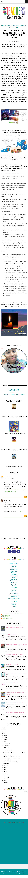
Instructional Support (14, 580)
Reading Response (14, 593)
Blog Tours (14, 564)
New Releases (14, 588)
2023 (3, 733)
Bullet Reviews (14, 568)
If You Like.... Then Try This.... (12, 664)
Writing (14, 604)
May (4, 771)
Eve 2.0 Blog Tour (7, 749)
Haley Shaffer (5, 616)
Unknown (7, 477)
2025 (3, 730)
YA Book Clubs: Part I (11, 634)
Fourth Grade (5, 25)
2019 (3, 741)
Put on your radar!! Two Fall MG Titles (15, 712)
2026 (3, 728)
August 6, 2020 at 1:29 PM (9, 478)
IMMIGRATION (16, 173)
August (5, 765)
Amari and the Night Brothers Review (14, 654)
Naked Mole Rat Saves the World (11, 758)
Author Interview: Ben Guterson (11, 756)
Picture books (14, 27)
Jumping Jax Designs (21, 873)
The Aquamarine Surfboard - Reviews (14, 703)
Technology (14, 601)
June (4, 769)
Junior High (14, 584)
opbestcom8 (7, 500)
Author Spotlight (14, 563)
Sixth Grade (14, 596)
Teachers (14, 600)
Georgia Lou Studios (5, 873)
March (5, 775)
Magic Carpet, (15, 194)
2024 (3, 732)
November (6, 745)
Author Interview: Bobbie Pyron (11, 761)
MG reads (23, 25)
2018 (3, 780)
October (5, 747)
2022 (3, 735)
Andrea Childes (6, 615)
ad (14, 561)
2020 (3, 739)
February (5, 777)
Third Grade (14, 603)
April (4, 773)
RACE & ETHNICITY (8, 173)
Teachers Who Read (7, 618)
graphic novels (14, 576)
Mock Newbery (14, 587)
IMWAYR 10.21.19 (7, 750)
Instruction (15, 25)
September (6, 763)
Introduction (14, 582)
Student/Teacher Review (14, 598)
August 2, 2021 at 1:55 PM (9, 502)
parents (14, 590)
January (5, 778)
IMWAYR (14, 577)
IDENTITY (15, 178)
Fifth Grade (14, 572)
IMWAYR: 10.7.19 (7, 759)
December (6, 743)
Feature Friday (14, 571)
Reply (26, 496)
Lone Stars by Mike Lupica (12, 683)
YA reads (14, 606)
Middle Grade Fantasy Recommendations (15, 627)
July (4, 767)
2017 (3, 782)
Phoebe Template (17, 871)
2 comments (4, 385)
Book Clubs (14, 566)
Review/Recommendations (14, 595)
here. (14, 49)
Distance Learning (14, 569)
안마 (21, 511)
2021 (3, 737)
